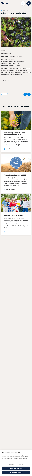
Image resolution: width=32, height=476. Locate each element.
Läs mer (26, 460)
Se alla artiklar (7, 81)
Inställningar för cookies (16, 464)
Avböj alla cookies (16, 468)
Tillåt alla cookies (16, 472)
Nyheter (4, 93)
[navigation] (5, 3)
